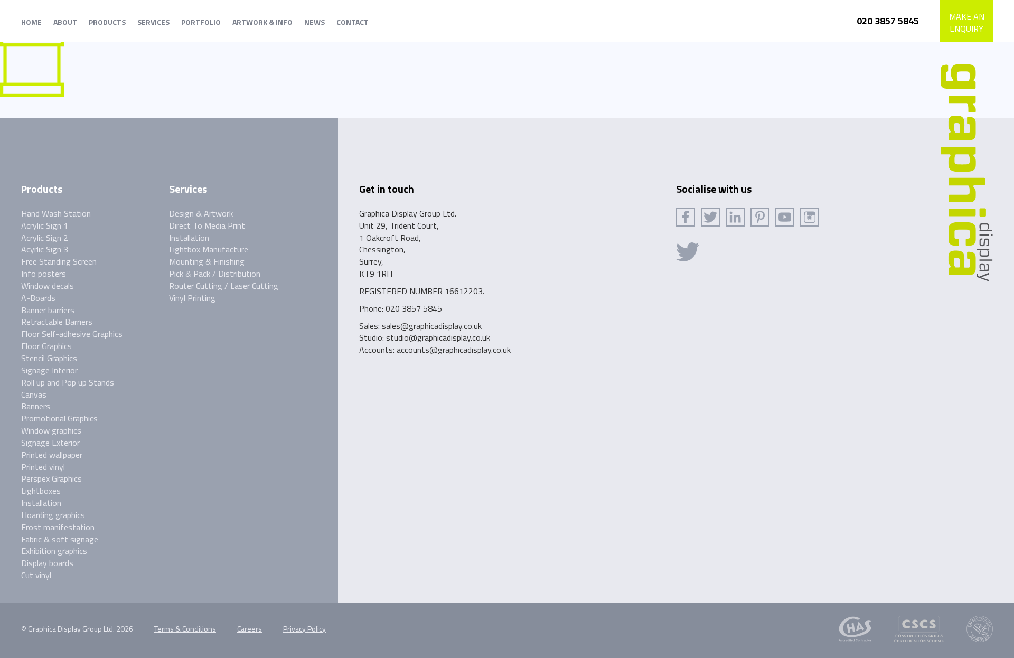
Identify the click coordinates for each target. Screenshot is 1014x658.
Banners (35, 406)
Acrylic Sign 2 (44, 237)
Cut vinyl (36, 575)
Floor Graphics (46, 346)
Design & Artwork (201, 213)
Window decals (47, 285)
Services (153, 21)
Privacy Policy (304, 628)
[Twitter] (710, 217)
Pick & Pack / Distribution (214, 273)
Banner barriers (47, 310)
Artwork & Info (262, 21)
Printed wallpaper (51, 454)
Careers (249, 628)
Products (107, 21)
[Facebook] (685, 217)
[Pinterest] (759, 217)
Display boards (47, 563)
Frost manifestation (58, 527)
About (65, 21)
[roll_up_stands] (32, 64)
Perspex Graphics (51, 478)
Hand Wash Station (56, 213)
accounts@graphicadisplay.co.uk (454, 349)
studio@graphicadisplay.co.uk (438, 337)
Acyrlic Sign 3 (44, 249)
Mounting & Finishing (207, 261)
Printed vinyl (43, 466)
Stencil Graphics (49, 358)
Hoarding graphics (53, 515)
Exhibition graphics (54, 550)
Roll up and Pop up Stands (67, 382)
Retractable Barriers (56, 321)
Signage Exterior (50, 442)
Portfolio (201, 21)
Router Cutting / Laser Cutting (223, 285)
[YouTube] (784, 217)
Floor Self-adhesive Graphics (72, 333)
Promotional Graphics (59, 418)
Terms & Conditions (185, 628)
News (314, 21)
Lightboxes (41, 490)
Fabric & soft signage (59, 539)
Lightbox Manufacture (208, 249)
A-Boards (38, 298)
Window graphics (51, 430)
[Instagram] (809, 217)
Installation (41, 502)
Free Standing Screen (59, 261)
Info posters (43, 273)
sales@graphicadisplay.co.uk (432, 325)
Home (31, 21)
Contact (352, 21)
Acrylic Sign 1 (44, 225)
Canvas (33, 394)
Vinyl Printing (192, 298)
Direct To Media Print (207, 225)
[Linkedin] (735, 217)
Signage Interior (49, 370)
